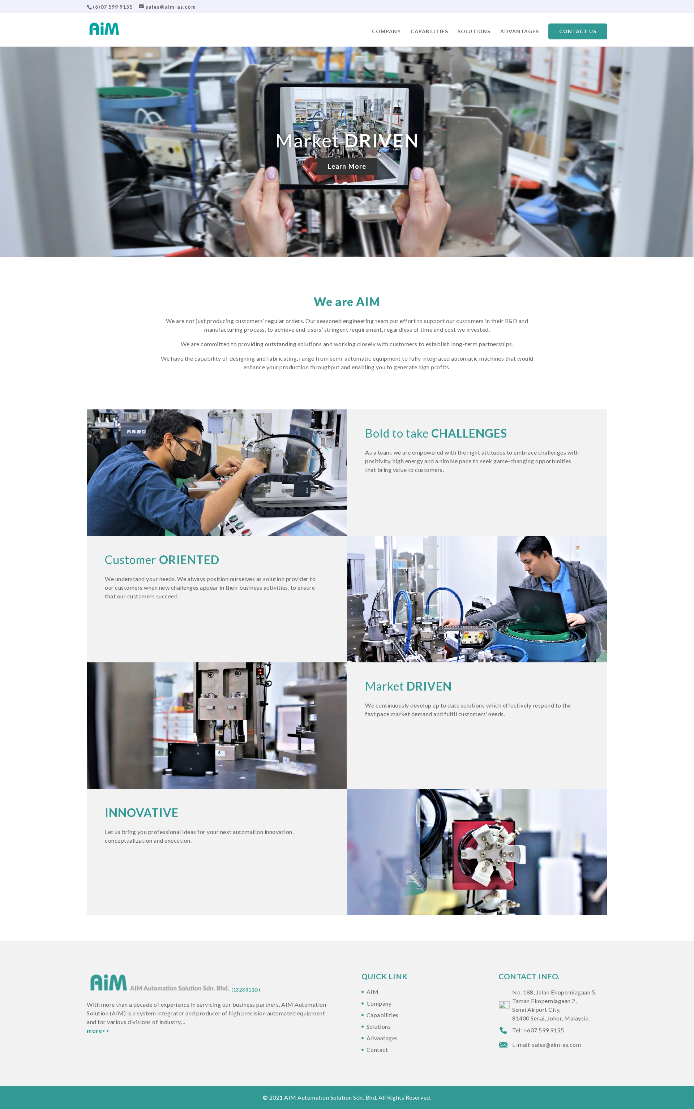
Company (386, 31)
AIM (373, 991)
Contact (377, 1049)
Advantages (519, 31)
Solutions (474, 31)
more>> (98, 1030)
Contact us (577, 31)
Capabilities (429, 31)
